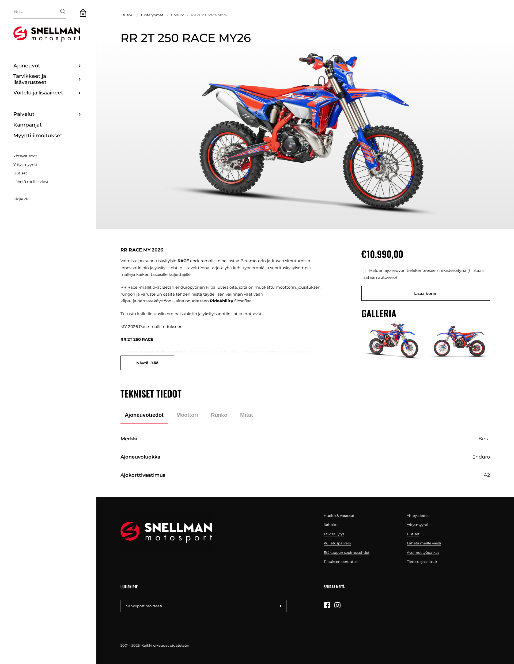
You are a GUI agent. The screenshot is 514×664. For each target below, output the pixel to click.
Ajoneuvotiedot (144, 415)
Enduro (177, 15)
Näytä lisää (147, 362)
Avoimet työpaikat (423, 552)
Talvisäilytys (334, 534)
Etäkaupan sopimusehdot (346, 552)
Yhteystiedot (418, 515)
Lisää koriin (425, 293)
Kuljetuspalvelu (337, 543)
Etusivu (127, 15)
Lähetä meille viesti (424, 543)
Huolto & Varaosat (339, 515)
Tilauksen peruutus (340, 561)
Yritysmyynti (417, 524)
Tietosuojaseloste (422, 561)
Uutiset (413, 534)
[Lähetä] (63, 11)
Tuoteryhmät (152, 15)
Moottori (187, 415)
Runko (219, 415)
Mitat (246, 415)
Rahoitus (331, 524)
